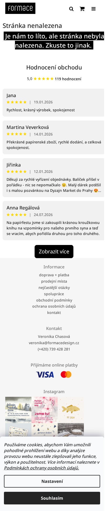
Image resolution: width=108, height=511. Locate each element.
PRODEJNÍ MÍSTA (54, 281)
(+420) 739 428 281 (54, 349)
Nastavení (52, 481)
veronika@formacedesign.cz (54, 342)
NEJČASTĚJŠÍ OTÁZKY (54, 287)
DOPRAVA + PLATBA (54, 274)
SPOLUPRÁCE (54, 293)
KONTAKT (54, 312)
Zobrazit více (54, 251)
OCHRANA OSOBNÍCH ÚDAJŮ (54, 306)
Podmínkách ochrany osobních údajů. (41, 468)
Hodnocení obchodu (54, 67)
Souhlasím (52, 498)
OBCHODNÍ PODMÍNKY (54, 299)
